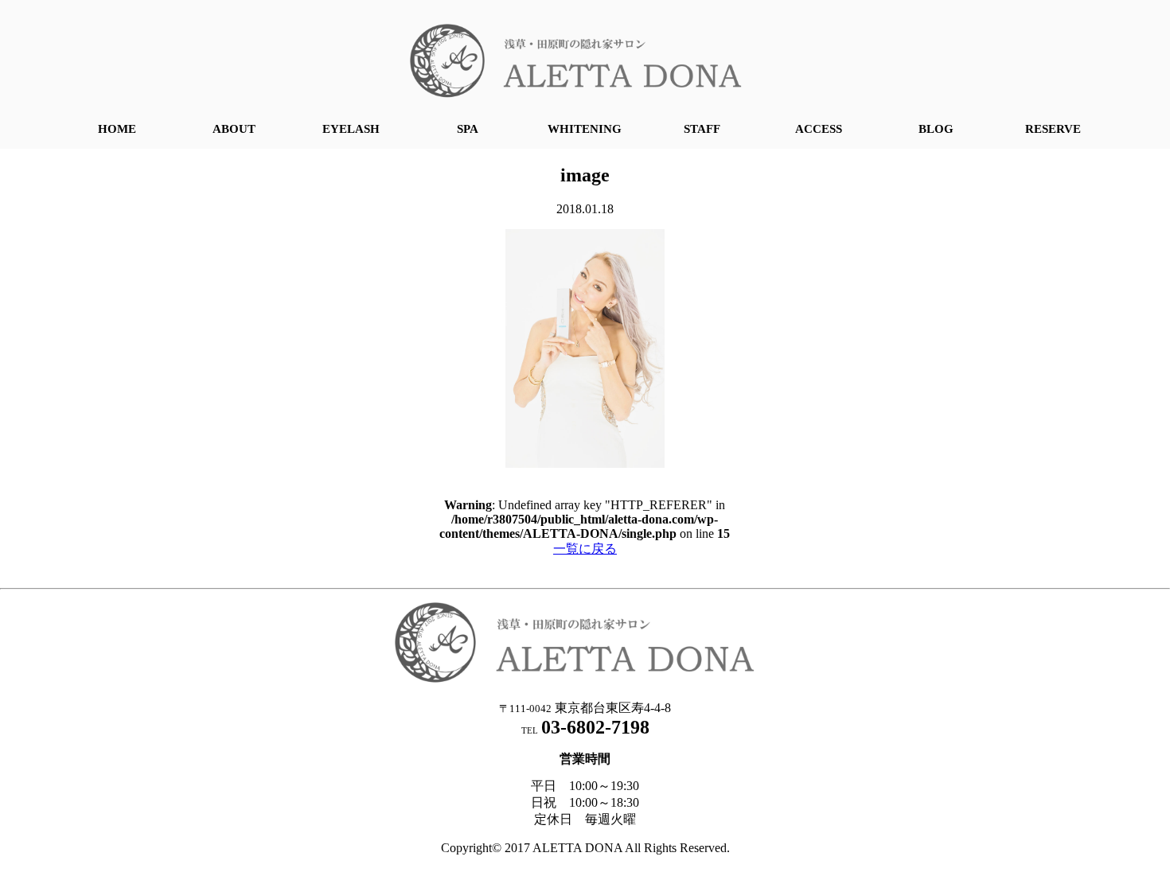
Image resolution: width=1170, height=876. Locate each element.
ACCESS (818, 129)
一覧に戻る (585, 548)
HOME (117, 129)
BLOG (936, 129)
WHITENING (585, 129)
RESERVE (1053, 129)
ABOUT (234, 129)
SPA (467, 129)
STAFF (702, 129)
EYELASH (351, 129)
